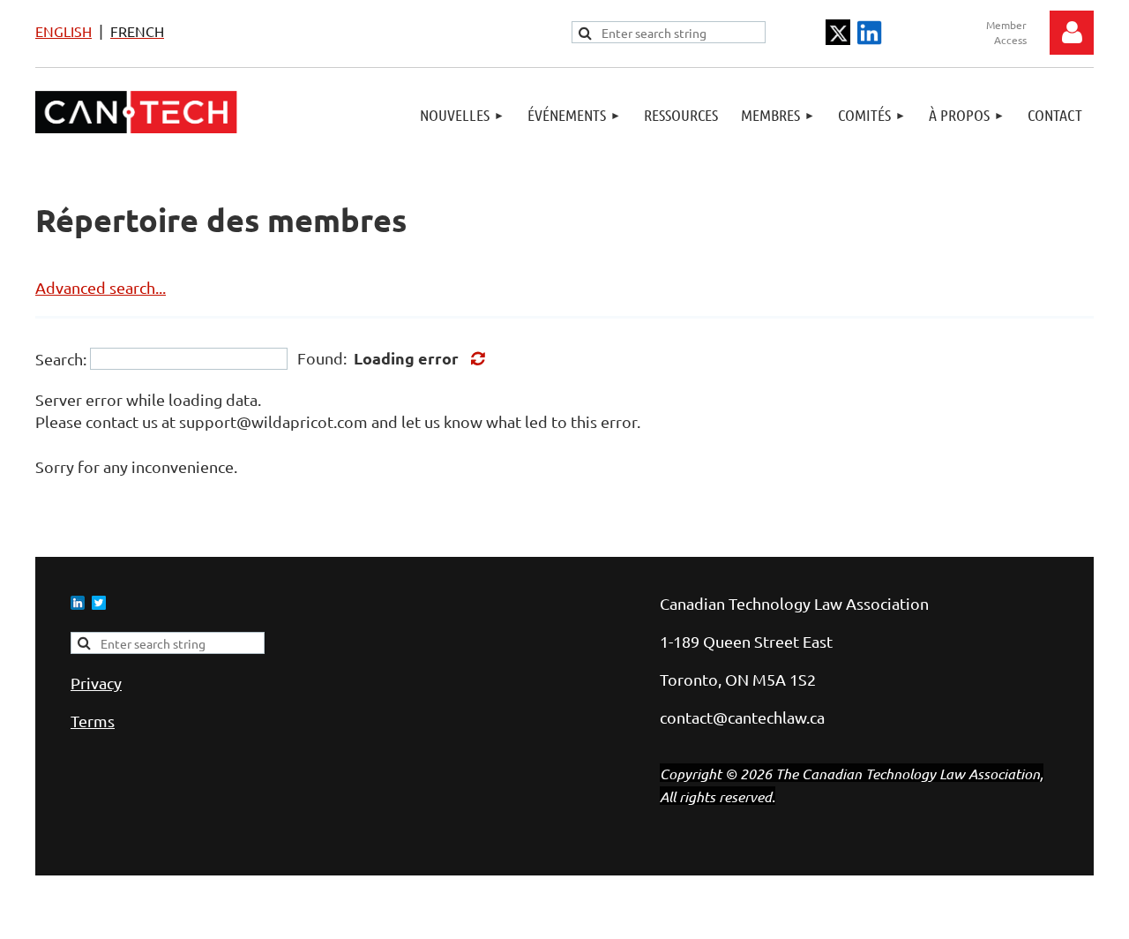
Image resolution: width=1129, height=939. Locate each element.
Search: (60, 358)
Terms (93, 720)
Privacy (96, 682)
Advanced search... (100, 287)
